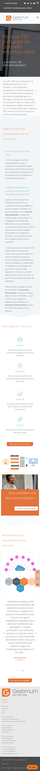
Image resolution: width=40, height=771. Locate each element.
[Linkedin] (31, 3)
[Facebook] (24, 3)
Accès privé (8, 8)
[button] (37, 18)
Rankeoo (23, 760)
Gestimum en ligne (18, 8)
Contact (29, 8)
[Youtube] (34, 3)
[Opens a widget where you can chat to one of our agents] (32, 767)
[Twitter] (28, 3)
